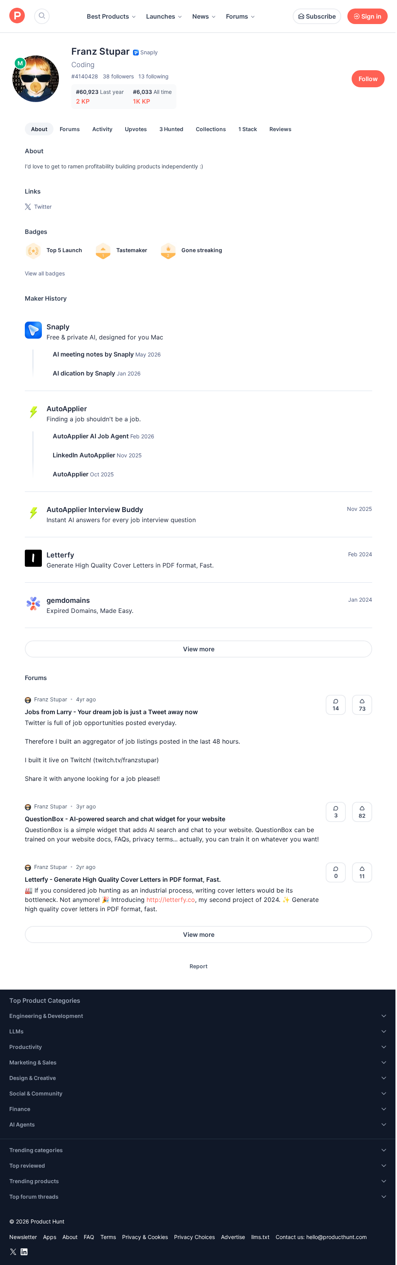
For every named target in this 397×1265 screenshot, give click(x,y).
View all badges (45, 273)
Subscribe (321, 16)
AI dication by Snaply (84, 373)
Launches (160, 16)
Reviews (280, 129)
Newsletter (23, 1237)
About (39, 129)
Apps (49, 1237)
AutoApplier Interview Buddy (95, 509)
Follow (368, 79)
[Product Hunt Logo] (17, 16)
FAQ (89, 1237)
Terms (108, 1237)
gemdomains (68, 600)
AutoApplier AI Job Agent (91, 436)
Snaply (58, 327)
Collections (211, 129)
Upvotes (136, 129)
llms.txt (260, 1237)
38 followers (118, 76)
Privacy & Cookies (145, 1237)
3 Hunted (171, 129)
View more (198, 649)
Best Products (108, 16)
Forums (237, 16)
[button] (28, 699)
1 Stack (247, 129)
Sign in (371, 16)
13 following (153, 76)
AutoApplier (67, 409)
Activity (102, 129)
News (200, 16)
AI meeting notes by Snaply (93, 354)
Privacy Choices (194, 1237)
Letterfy (60, 555)
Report (198, 966)
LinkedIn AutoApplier (84, 455)
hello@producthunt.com (336, 1237)
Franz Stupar (50, 699)
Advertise (233, 1237)
